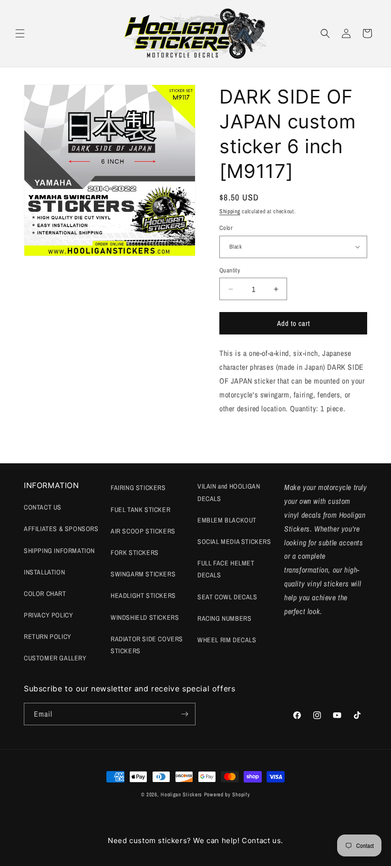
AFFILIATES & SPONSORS (61, 528)
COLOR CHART (45, 593)
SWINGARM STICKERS (143, 574)
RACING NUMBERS (224, 618)
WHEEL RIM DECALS (227, 640)
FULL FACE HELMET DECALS (226, 569)
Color (226, 228)
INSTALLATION (44, 572)
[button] (20, 33)
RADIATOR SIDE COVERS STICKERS (147, 645)
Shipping (229, 211)
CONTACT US (43, 507)
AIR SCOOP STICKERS (143, 531)
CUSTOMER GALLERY (55, 658)
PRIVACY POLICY (48, 615)
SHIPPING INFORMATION (59, 550)
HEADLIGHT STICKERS (143, 595)
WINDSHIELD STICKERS (145, 617)
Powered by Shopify (227, 794)
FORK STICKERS (135, 552)
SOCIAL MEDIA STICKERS (234, 541)
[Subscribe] (184, 714)
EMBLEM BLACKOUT (227, 520)
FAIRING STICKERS (138, 487)
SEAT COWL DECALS (227, 597)
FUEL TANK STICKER (140, 509)
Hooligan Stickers (181, 794)
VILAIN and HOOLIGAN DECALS (228, 492)
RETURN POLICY (48, 636)
